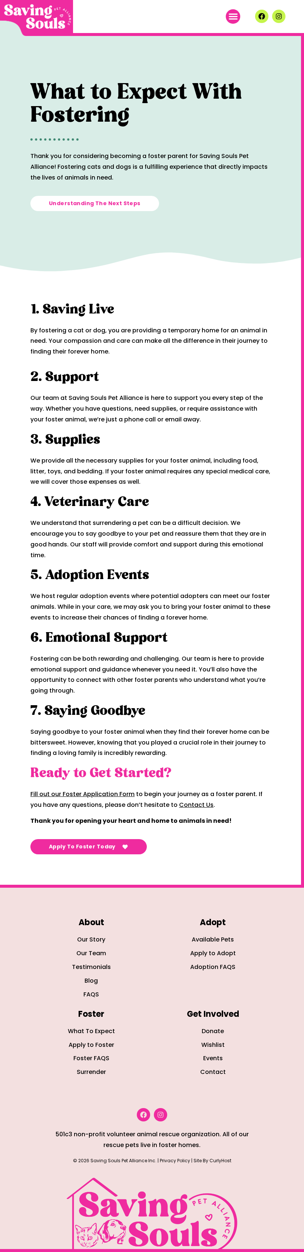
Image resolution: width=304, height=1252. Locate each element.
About (91, 922)
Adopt (213, 922)
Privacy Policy (175, 1160)
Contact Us (196, 805)
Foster (91, 1014)
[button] (233, 16)
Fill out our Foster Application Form (82, 794)
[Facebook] (261, 16)
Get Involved (213, 1014)
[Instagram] (278, 16)
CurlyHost (220, 1160)
